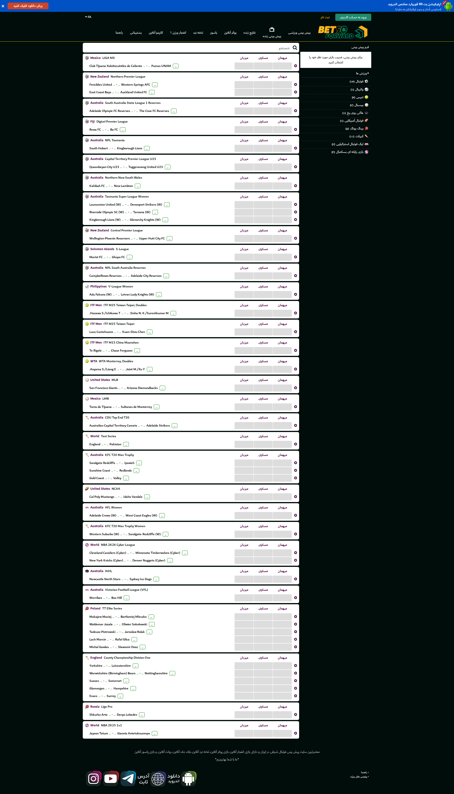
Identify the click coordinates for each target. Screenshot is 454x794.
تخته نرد (198, 32)
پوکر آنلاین (230, 32)
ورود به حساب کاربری (353, 17)
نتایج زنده (250, 32)
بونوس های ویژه (358, 776)
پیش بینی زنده (272, 36)
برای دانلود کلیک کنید (28, 6)
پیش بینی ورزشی (299, 32)
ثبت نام (325, 17)
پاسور (213, 32)
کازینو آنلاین (156, 32)
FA (89, 17)
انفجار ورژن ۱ (178, 32)
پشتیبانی (136, 32)
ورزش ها (362, 73)
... (244, 66)
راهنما (119, 32)
